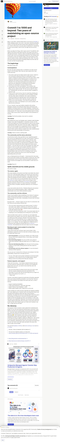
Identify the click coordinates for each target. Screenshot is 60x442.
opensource (17, 38)
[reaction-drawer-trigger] (2, 31)
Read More (10, 379)
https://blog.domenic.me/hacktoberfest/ (17, 338)
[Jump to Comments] (2, 35)
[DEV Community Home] (2, 1)
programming (23, 38)
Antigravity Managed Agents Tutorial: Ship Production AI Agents (22, 366)
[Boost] (2, 42)
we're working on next (30, 325)
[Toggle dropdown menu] (38, 344)
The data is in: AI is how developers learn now (23, 415)
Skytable (36, 41)
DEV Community (53, 16)
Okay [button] (3, 440)
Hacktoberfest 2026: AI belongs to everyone (50, 52)
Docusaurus (26, 181)
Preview (16, 392)
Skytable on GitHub (17, 325)
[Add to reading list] (2, 38)
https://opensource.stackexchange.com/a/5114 (19, 340)
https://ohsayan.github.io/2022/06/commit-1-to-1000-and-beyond (23, 333)
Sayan (11, 21)
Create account (55, 1)
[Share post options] (2, 45)
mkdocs (11, 180)
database (12, 38)
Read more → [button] (10, 424)
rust (9, 38)
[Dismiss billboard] (57, 427)
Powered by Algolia (32, 1)
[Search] (5, 1)
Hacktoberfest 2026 (54, 58)
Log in (50, 1)
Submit (11, 392)
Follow (51, 8)
